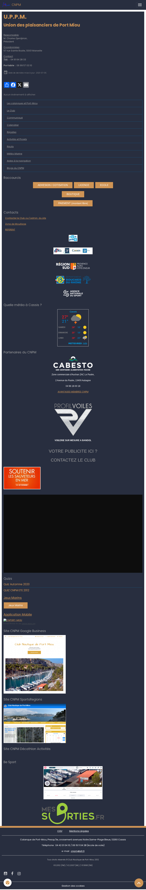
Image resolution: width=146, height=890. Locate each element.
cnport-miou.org (28, 623)
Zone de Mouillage (15, 223)
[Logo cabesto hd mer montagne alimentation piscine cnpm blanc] (73, 363)
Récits (10, 146)
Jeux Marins (15, 605)
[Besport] (73, 782)
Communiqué (15, 117)
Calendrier (13, 125)
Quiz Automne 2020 (17, 584)
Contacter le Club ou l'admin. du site (25, 218)
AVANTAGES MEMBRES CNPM (73, 391)
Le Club (11, 110)
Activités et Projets (17, 139)
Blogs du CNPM (15, 168)
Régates (11, 132)
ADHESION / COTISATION (53, 185)
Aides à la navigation (19, 160)
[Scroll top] (138, 882)
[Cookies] (8, 883)
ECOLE (104, 185)
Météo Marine (14, 153)
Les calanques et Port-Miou (22, 103)
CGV (59, 831)
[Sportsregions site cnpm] (35, 723)
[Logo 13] (73, 279)
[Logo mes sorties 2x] (73, 813)
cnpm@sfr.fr (78, 851)
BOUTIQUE (73, 194)
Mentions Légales (79, 831)
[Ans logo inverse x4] (73, 293)
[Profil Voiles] (73, 419)
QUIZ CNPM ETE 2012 (16, 590)
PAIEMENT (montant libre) (73, 203)
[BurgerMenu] (140, 4)
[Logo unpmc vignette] (73, 237)
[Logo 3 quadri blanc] (73, 265)
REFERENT (10, 229)
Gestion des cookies (73, 885)
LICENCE (84, 185)
